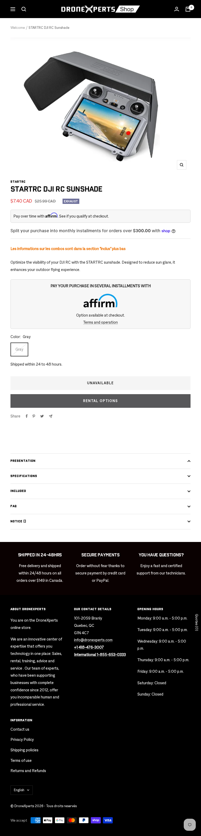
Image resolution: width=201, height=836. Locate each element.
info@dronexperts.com (93, 639)
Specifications (23, 476)
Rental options (100, 401)
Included (18, 491)
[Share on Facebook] (27, 416)
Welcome (17, 27)
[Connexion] (176, 9)
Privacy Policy (22, 739)
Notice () (18, 521)
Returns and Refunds (28, 770)
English (19, 790)
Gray (19, 349)
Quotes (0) (196, 622)
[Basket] (188, 9)
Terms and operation (100, 322)
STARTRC (18, 181)
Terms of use (21, 760)
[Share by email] (50, 416)
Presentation (23, 461)
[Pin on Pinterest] (33, 416)
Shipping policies (24, 749)
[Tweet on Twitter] (42, 416)
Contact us (19, 729)
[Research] (23, 9)
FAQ (13, 506)
